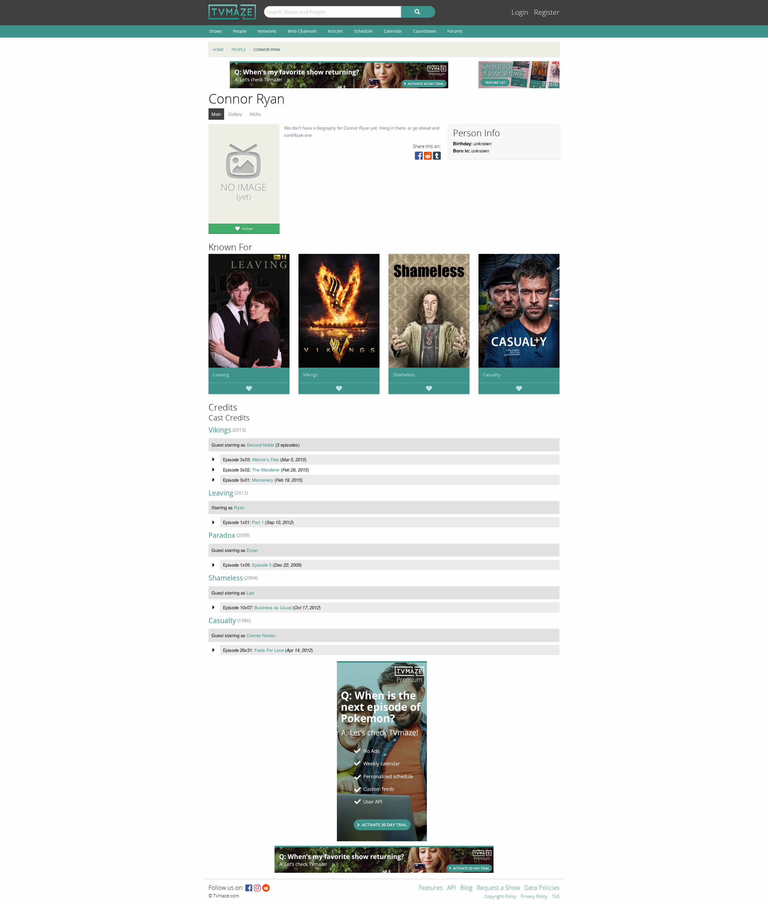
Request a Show (498, 888)
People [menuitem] (240, 31)
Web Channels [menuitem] (302, 31)
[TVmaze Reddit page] (266, 888)
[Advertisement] (339, 74)
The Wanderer (266, 469)
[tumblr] (437, 157)
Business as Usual (272, 607)
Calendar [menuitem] (393, 31)
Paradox (221, 535)
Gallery (235, 114)
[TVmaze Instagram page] (257, 888)
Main (216, 114)
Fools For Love (269, 650)
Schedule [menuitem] (363, 31)
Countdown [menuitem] (424, 31)
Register (547, 12)
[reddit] (428, 157)
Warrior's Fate (265, 459)
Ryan (239, 507)
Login (520, 12)
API (451, 888)
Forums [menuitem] (454, 31)
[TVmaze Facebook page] (248, 888)
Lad (250, 592)
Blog (466, 888)
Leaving (221, 375)
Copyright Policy (500, 896)
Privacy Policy (534, 896)
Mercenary (262, 480)
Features (430, 888)
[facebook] (419, 157)
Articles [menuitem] (335, 31)
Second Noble (260, 444)
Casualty (491, 375)
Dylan (252, 550)
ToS (556, 896)
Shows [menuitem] (215, 31)
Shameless (404, 375)
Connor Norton (261, 635)
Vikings (310, 375)
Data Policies (542, 888)
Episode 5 (262, 565)
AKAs (255, 114)
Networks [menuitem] (267, 31)
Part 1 (258, 522)
